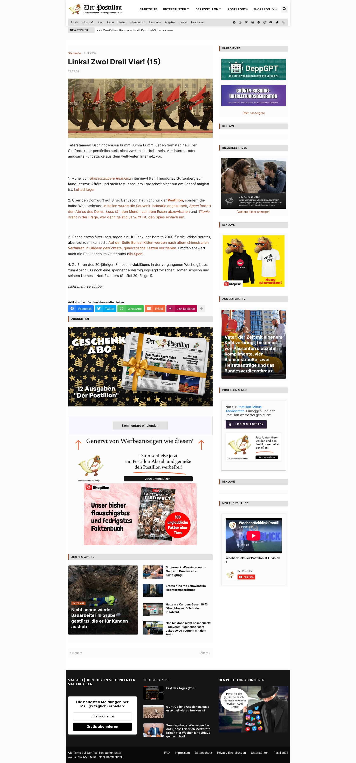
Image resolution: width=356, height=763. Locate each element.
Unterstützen (174, 9)
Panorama (155, 22)
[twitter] (246, 22)
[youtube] (270, 22)
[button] (274, 9)
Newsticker (197, 22)
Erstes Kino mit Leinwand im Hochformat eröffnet (186, 587)
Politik (74, 22)
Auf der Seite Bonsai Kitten (130, 242)
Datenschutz (203, 752)
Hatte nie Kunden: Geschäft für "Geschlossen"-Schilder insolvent (187, 608)
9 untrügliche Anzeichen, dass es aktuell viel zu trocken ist (187, 708)
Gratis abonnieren (102, 727)
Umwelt (183, 22)
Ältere (204, 653)
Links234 (90, 53)
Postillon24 (238, 9)
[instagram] (264, 22)
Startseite (148, 9)
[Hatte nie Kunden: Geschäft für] (153, 609)
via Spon (135, 254)
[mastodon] (259, 22)
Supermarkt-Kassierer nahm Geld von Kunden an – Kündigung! (186, 570)
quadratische (135, 248)
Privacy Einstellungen (231, 752)
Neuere (77, 653)
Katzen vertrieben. (161, 248)
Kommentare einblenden (140, 425)
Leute (110, 22)
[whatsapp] (240, 22)
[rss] (283, 22)
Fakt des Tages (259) (181, 688)
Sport (100, 22)
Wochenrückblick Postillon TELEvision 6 (253, 559)
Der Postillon (207, 9)
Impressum (182, 752)
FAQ (167, 752)
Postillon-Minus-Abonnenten (244, 409)
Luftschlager (84, 189)
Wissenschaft (137, 22)
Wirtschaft (88, 22)
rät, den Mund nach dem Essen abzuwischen (148, 212)
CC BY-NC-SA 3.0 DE (82, 756)
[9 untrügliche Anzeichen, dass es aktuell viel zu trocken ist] (153, 711)
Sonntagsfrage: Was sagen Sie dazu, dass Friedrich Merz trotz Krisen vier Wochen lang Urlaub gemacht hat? (188, 730)
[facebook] (234, 22)
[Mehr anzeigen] (201, 308)
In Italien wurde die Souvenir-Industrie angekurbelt (145, 206)
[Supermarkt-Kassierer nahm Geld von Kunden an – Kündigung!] (153, 572)
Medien (121, 22)
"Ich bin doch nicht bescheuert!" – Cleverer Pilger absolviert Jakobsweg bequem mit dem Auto (188, 628)
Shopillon (261, 9)
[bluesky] (252, 22)
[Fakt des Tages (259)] (153, 693)
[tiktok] (277, 22)
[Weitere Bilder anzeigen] (254, 211)
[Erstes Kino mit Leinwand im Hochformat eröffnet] (153, 590)
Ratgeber (169, 22)
